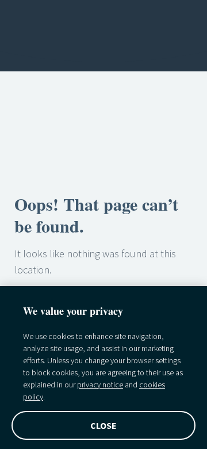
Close (103, 425)
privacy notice (100, 384)
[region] (103, 367)
